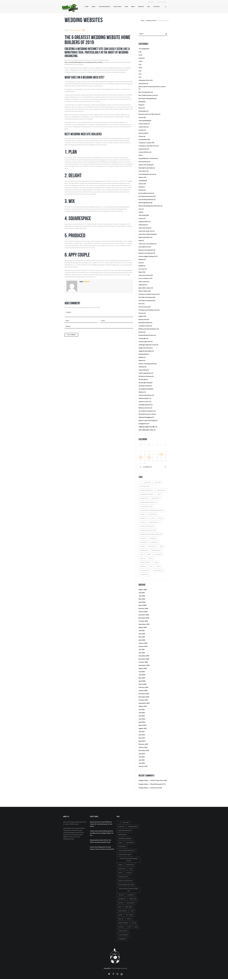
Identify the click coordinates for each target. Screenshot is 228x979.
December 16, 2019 (75, 30)
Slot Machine (143, 354)
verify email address (145, 395)
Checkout (156, 6)
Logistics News (144, 221)
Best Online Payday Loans (147, 95)
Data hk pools (152, 514)
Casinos (141, 130)
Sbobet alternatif (145, 562)
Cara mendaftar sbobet (146, 494)
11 (139, 55)
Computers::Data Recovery (148, 146)
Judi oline (143, 538)
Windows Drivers (144, 408)
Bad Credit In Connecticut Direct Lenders (152, 86)
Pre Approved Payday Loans (148, 310)
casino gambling (144, 120)
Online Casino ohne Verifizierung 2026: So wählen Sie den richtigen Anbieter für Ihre (101, 833)
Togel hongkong (158, 570)
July (142, 592)
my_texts (142, 269)
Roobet (141, 332)
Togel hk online (144, 570)
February (143, 608)
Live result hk (154, 542)
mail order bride (144, 228)
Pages (93, 6)
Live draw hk (143, 542)
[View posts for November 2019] (140, 467)
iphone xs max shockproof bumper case (151, 534)
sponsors (143, 566)
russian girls (143, 338)
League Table (117, 6)
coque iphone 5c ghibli (146, 506)
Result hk (142, 558)
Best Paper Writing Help (147, 98)
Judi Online (142, 215)
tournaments (144, 574)
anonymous (142, 83)
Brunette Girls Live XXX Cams (148, 114)
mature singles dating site (147, 256)
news (161, 546)
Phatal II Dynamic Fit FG (158, 784)
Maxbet (141, 259)
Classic (141, 136)
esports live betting (145, 164)
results (151, 558)
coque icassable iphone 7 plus (148, 502)
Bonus (141, 108)
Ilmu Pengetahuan (144, 202)
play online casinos (145, 288)
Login (152, 1)
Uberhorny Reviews (145, 376)
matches (142, 546)
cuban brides (143, 149)
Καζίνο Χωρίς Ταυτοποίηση (147, 420)
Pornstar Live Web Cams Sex (148, 294)
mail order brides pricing (147, 234)
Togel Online (143, 370)
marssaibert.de (144, 247)
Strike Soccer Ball (156, 788)
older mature (143, 281)
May (142, 599)
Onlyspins (142, 284)
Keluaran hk (152, 538)
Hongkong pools (154, 522)
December (147, 467)
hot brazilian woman (145, 193)
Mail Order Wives (144, 237)
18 (149, 457)
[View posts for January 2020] (165, 467)
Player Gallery (143, 291)
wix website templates (146, 411)
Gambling (142, 180)
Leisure (141, 218)
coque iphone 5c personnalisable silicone (151, 510)
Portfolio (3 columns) (145, 300)
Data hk (142, 514)
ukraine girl (142, 379)
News (132, 6)
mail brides (142, 225)
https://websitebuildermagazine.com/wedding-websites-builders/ (84, 62)
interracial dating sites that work (149, 206)
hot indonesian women (146, 196)
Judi (140, 212)
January (143, 611)
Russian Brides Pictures (146, 335)
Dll (139, 155)
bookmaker (142, 111)
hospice (141, 190)
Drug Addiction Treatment (147, 158)
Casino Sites (143, 127)
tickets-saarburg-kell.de (147, 363)
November (144, 618)
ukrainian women (144, 385)
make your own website (146, 243)
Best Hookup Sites (145, 92)
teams (158, 566)
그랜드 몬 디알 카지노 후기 (147, 427)
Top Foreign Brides (145, 373)
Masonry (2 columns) (145, 250)
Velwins (141, 392)
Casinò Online (143, 123)
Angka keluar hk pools (146, 490)
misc (140, 262)
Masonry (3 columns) (145, 253)
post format (158, 554)
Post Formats (143, 307)
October (143, 621)
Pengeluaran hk (155, 550)
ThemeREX (106, 968)
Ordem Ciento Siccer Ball (158, 780)
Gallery (141, 177)
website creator (144, 401)
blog (140, 105)
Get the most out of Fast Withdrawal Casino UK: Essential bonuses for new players (101, 824)
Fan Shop (141, 6)
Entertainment (143, 161)
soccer (156, 562)
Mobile (141, 266)
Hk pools (142, 522)
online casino (144, 550)
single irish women (145, 348)
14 (139, 61)
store (150, 566)
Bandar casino (161, 490)
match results (152, 546)
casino (141, 117)
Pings (141, 554)
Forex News (142, 171)
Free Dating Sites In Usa (146, 174)
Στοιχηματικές (143, 423)
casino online (144, 498)
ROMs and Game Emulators (148, 329)
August (143, 589)
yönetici (66, 30)
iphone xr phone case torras (148, 530)
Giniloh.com (143, 518)
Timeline (141, 367)
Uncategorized (143, 389)
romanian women (144, 326)
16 (140, 457)
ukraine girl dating (145, 382)
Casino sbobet (155, 498)
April (142, 602)
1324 (140, 58)
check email (142, 133)
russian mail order (145, 341)
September (144, 624)
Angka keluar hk (144, 486)
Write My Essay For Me (146, 414)
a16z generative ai (145, 80)
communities (143, 139)
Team (126, 6)
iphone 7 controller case (147, 526)
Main (140, 240)
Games (141, 183)
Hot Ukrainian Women (146, 199)
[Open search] (165, 6)
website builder (144, 398)
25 (139, 67)
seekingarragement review (147, 344)
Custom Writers (144, 152)
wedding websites (151, 20)
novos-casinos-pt (144, 278)
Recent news (143, 319)
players (149, 554)
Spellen (141, 357)
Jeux (140, 209)
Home (86, 6)
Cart (148, 6)
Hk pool (160, 518)
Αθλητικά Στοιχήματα (145, 417)
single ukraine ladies (145, 351)
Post (140, 303)
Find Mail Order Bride (146, 168)
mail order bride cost (145, 231)
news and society (144, 275)
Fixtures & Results (104, 6)
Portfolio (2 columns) (145, 297)
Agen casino (147, 482)
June (142, 596)
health (141, 187)
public (141, 316)
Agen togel (158, 482)
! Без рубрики (143, 48)
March (142, 605)
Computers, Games (145, 142)
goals (152, 518)
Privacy (141, 313)
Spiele (141, 360)
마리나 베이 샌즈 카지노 (146, 430)
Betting (141, 101)
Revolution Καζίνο (144, 322)
